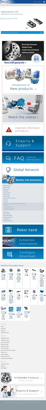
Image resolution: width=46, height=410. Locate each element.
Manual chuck (6, 189)
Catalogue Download (7, 217)
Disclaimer (19, 402)
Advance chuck (5, 340)
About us (3, 330)
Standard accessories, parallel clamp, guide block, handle (14, 203)
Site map (38, 402)
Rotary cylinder (6, 194)
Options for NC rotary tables (9, 198)
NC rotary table (6, 196)
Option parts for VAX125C (9, 209)
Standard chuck (6, 185)
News (2, 326)
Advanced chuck (6, 187)
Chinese (41, 1)
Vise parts (19, 5)
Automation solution (7, 215)
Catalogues (4, 368)
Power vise (5, 199)
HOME (3, 5)
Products (3, 328)
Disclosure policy (13, 402)
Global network (5, 332)
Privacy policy (33, 402)
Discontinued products (8, 220)
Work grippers (4, 354)
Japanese (36, 1)
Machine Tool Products (11, 5)
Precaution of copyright (26, 402)
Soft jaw (5, 205)
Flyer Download (6, 219)
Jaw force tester (6, 192)
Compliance (7, 402)
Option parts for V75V (9, 206)
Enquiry (3, 366)
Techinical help (5, 364)
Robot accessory (6, 213)
